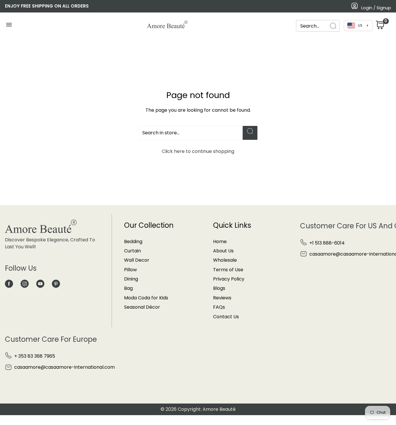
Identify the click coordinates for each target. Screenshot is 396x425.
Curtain (132, 250)
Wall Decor (136, 260)
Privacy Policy (228, 279)
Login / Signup (376, 8)
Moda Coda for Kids (146, 297)
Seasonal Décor (142, 307)
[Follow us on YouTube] (40, 283)
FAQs (219, 307)
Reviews (222, 297)
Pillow (130, 269)
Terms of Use (228, 269)
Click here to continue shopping (198, 151)
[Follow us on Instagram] (25, 283)
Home (220, 241)
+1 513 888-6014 (327, 243)
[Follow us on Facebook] (9, 283)
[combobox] (317, 26)
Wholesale (225, 260)
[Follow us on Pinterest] (56, 283)
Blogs (219, 288)
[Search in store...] (250, 133)
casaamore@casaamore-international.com (64, 367)
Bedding (133, 241)
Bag (128, 288)
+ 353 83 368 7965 (34, 356)
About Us (223, 250)
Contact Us (226, 316)
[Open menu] (8, 26)
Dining (131, 279)
